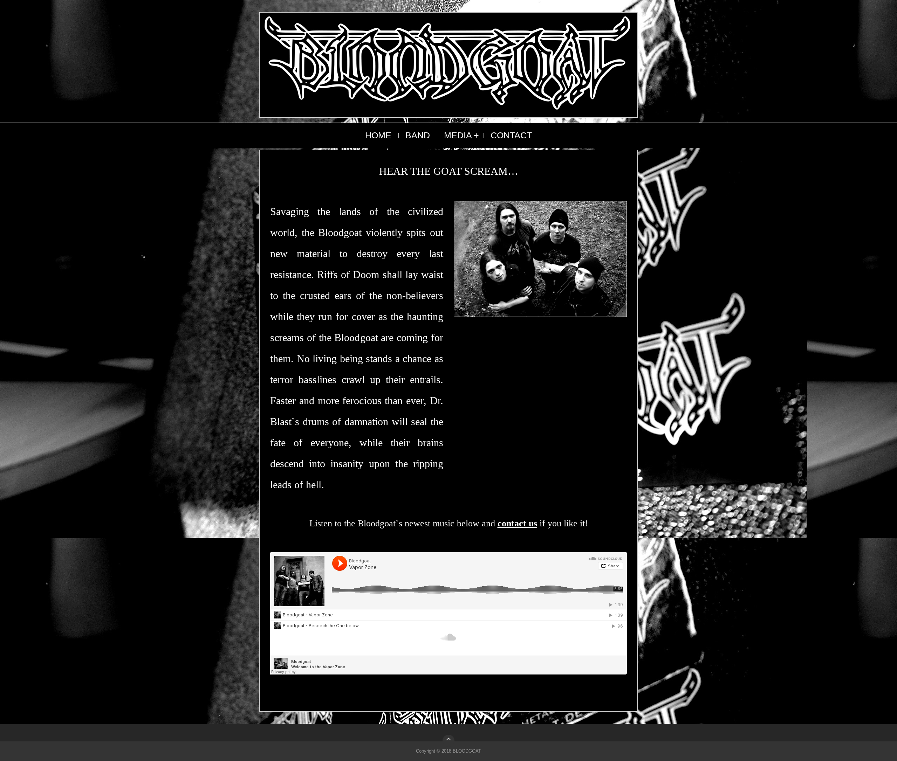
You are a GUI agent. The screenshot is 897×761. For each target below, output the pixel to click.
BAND (417, 135)
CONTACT (511, 135)
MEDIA (458, 135)
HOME (378, 135)
